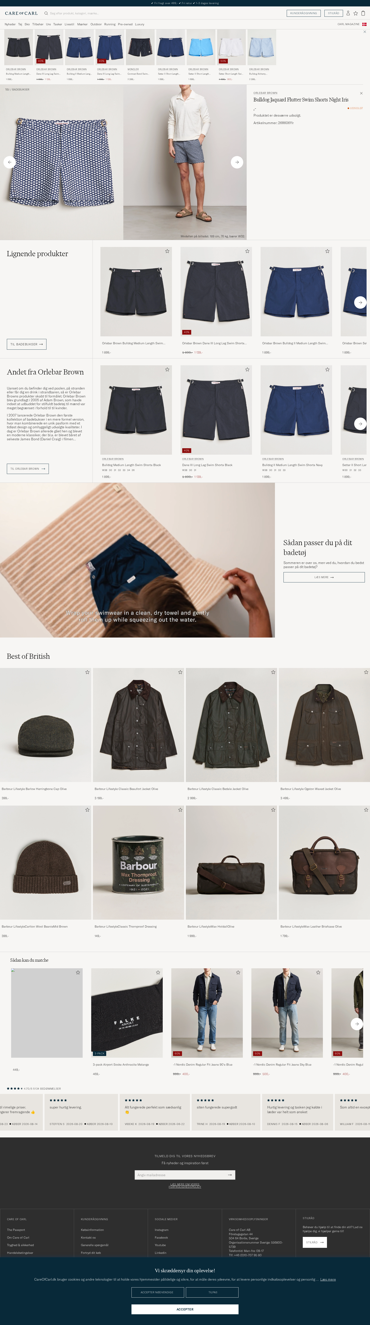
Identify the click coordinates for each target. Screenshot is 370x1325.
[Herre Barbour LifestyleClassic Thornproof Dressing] (138, 863)
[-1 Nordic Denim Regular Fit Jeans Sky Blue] (287, 1060)
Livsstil (69, 24)
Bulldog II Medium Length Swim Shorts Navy (79, 73)
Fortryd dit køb (91, 1253)
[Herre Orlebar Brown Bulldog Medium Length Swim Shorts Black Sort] (18, 47)
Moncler (133, 69)
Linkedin (160, 1253)
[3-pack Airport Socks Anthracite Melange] (127, 1060)
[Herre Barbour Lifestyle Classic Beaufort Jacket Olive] (138, 725)
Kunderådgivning (303, 13)
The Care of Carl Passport (185, 3)
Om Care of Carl (18, 1237)
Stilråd (333, 13)
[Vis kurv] (363, 13)
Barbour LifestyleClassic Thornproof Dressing (126, 926)
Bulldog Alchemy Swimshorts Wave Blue (260, 73)
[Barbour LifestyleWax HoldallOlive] (231, 922)
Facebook (161, 1237)
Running (109, 24)
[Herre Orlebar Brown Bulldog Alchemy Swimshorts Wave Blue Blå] (262, 47)
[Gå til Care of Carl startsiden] (21, 13)
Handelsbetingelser (20, 1253)
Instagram (162, 1230)
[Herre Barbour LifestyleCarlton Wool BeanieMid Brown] (45, 863)
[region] (185, 1112)
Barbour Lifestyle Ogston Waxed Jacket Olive (310, 789)
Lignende (37, 253)
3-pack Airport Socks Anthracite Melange (121, 1064)
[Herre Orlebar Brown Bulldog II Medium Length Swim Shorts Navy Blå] (79, 47)
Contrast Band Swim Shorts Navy (138, 73)
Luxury (139, 24)
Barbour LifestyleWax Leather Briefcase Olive (311, 926)
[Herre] (47, 1013)
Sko (27, 24)
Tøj (20, 24)
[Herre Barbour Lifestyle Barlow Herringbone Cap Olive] (45, 725)
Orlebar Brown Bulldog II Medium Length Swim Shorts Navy (294, 343)
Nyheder (10, 24)
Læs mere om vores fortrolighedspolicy (185, 1185)
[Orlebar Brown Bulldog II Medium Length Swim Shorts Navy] (296, 339)
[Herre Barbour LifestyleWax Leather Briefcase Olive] (324, 863)
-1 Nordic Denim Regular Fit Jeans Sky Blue (282, 1064)
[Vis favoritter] (355, 13)
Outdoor (96, 24)
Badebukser (20, 89)
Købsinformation (92, 1230)
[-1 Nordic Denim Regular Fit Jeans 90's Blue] (207, 1060)
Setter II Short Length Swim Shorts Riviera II (199, 73)
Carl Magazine (349, 24)
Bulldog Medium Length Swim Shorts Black (17, 73)
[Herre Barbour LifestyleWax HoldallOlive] (231, 863)
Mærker (82, 24)
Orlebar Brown (16, 69)
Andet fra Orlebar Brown (45, 371)
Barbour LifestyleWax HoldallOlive (211, 926)
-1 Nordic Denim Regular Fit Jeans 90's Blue (202, 1064)
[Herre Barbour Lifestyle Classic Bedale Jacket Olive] (231, 725)
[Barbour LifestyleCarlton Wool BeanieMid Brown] (45, 922)
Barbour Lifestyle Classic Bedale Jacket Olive (218, 789)
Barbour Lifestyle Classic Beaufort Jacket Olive (126, 789)
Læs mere (322, 577)
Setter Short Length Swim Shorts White (231, 73)
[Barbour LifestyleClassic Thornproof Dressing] (138, 922)
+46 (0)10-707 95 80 (248, 1255)
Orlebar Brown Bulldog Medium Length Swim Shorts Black (132, 343)
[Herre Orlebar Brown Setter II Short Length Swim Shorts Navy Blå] (170, 47)
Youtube (160, 1245)
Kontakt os (88, 1237)
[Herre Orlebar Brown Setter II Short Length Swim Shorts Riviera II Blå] (201, 47)
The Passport (16, 1230)
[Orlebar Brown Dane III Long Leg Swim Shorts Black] (216, 339)
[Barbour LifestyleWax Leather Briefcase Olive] (324, 922)
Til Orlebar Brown (25, 468)
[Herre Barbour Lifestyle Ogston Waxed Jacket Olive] (324, 725)
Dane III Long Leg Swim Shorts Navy (108, 73)
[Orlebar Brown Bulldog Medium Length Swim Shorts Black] (136, 339)
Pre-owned (125, 24)
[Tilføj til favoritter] (166, 252)
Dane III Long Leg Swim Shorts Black (47, 73)
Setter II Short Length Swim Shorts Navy (168, 73)
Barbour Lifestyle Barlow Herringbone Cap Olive (34, 789)
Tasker (57, 24)
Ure (48, 24)
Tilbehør (37, 24)
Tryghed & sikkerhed (20, 1245)
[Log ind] (348, 13)
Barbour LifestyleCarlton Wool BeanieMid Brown (35, 926)
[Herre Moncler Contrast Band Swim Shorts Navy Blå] (140, 47)
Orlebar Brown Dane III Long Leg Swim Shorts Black (213, 343)
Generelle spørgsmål (95, 1245)
